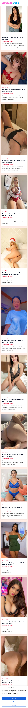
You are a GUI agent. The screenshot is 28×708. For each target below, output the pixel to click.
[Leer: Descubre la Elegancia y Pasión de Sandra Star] (14, 485)
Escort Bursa (4, 35)
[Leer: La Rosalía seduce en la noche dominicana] (14, 19)
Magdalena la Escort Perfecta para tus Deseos (12, 341)
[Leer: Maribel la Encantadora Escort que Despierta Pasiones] (14, 248)
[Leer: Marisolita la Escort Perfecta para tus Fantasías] (14, 129)
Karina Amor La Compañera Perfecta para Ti (11, 681)
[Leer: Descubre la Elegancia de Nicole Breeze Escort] (14, 539)
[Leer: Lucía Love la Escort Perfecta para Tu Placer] (14, 431)
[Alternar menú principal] (25, 2)
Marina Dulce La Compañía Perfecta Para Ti (11, 214)
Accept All (14, 698)
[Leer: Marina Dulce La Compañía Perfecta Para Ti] (14, 191)
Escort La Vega (5, 87)
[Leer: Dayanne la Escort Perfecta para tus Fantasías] (14, 68)
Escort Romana (5, 452)
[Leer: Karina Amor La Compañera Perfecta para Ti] (14, 656)
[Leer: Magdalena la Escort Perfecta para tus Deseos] (14, 311)
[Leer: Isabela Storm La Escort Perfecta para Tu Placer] (14, 374)
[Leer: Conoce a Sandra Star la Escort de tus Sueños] (14, 597)
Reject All (14, 705)
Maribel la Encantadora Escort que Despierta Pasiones (12, 273)
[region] (14, 697)
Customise (14, 701)
